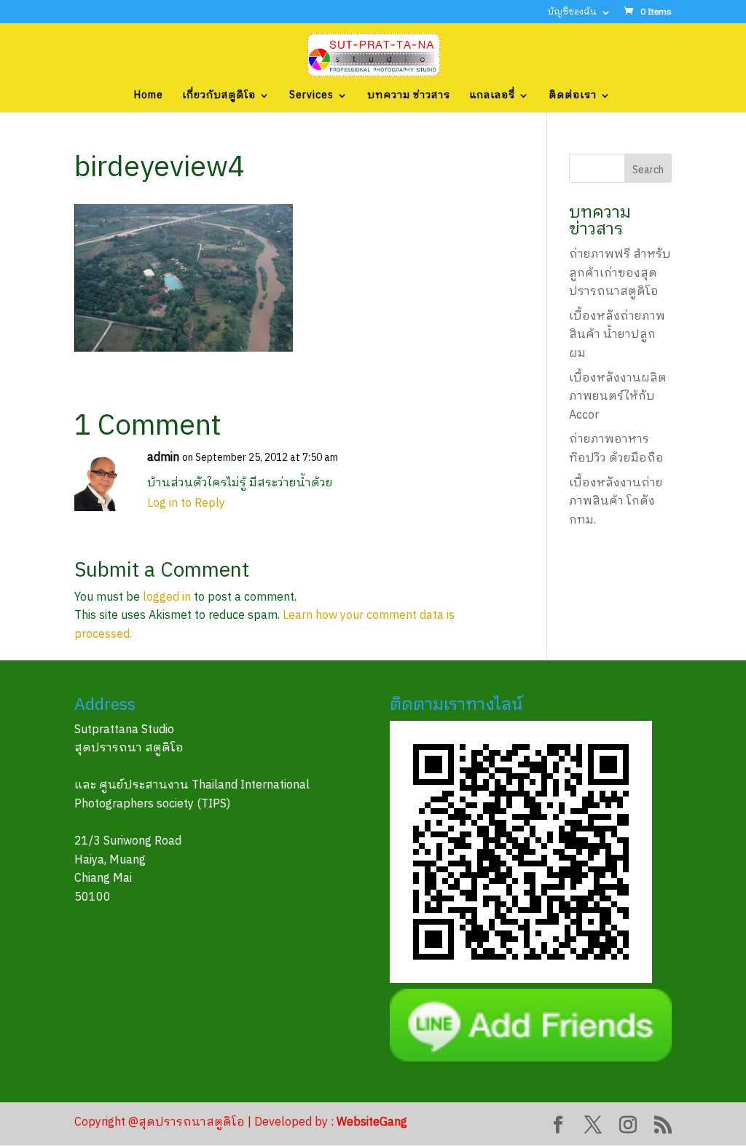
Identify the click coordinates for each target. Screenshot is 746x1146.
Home (148, 96)
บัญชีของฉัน (572, 13)
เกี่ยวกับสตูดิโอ (219, 96)
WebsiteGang (372, 1122)
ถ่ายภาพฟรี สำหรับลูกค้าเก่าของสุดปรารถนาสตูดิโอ (620, 273)
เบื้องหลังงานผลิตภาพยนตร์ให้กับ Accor (618, 396)
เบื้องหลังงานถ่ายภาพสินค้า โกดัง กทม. (616, 501)
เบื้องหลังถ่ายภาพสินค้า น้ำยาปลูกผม (617, 335)
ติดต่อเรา (573, 96)
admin (163, 457)
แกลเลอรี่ (492, 96)
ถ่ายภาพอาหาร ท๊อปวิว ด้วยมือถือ (616, 449)
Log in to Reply (186, 503)
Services (311, 96)
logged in (167, 597)
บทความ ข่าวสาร (408, 96)
